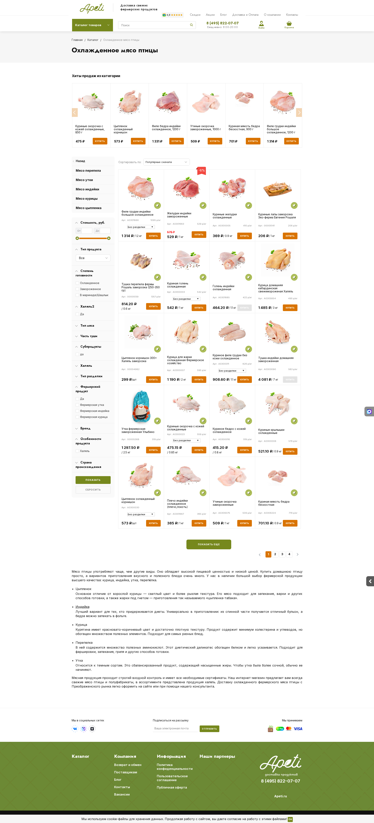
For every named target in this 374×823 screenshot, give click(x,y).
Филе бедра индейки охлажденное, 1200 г (166, 128)
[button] (75, 112)
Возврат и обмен (127, 765)
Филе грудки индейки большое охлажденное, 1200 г (281, 129)
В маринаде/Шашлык (94, 295)
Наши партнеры (217, 756)
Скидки (195, 14)
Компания (125, 756)
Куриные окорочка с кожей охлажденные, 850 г (90, 129)
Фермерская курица (94, 417)
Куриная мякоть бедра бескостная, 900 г (244, 128)
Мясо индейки (87, 189)
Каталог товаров (88, 25)
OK (290, 819)
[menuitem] (93, 161)
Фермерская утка (92, 404)
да (82, 354)
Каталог (80, 756)
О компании (272, 14)
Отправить (209, 729)
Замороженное (90, 289)
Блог (223, 14)
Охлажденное (89, 283)
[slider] (77, 238)
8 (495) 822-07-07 (222, 23)
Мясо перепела (88, 170)
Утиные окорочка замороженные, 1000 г (205, 128)
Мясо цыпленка (88, 208)
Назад (80, 161)
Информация (171, 756)
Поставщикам (125, 772)
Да (82, 314)
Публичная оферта (172, 787)
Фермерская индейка (94, 410)
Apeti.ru (280, 796)
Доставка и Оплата (245, 14)
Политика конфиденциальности (175, 767)
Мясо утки (84, 180)
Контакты (292, 14)
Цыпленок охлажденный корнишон (123, 129)
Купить (100, 141)
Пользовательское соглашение (172, 778)
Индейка (82, 607)
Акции (210, 14)
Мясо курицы (87, 198)
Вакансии (122, 794)
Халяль (85, 451)
